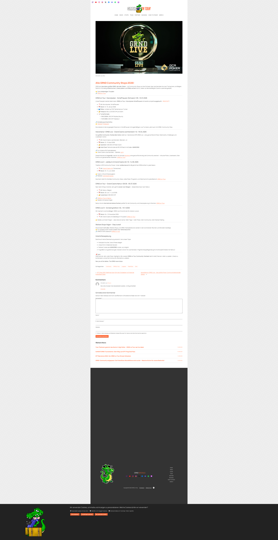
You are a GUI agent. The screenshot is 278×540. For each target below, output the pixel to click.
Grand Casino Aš (108, 168)
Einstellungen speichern (87, 514)
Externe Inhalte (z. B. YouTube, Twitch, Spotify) (122, 511)
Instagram (106, 124)
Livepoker (124, 266)
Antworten (103, 289)
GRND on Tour (101, 93)
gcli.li (122, 152)
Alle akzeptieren (74, 514)
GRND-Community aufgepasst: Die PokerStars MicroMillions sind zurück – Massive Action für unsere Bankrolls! (130, 360)
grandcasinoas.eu (108, 176)
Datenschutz (149, 487)
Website (99, 124)
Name (97, 315)
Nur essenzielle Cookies (101, 514)
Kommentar (99, 298)
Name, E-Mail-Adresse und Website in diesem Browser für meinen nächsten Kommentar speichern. (122, 333)
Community (108, 266)
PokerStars (130, 266)
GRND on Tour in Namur (104, 198)
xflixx (136, 266)
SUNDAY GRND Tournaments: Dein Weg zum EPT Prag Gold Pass (115, 351)
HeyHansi (127, 155)
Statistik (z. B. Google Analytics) (99, 511)
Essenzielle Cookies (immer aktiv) (79, 511)
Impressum (141, 487)
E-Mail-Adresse (100, 321)
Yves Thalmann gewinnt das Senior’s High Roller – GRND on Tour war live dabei (120, 347)
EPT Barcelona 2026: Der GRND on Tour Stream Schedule (113, 356)
